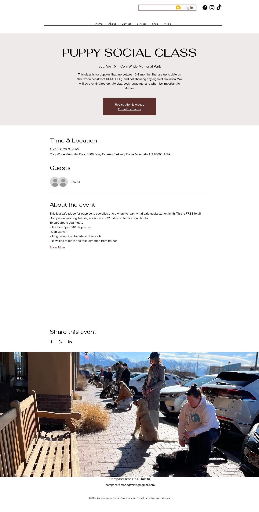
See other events (129, 109)
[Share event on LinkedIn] (70, 341)
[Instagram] (212, 7)
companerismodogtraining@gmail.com (130, 484)
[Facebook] (205, 7)
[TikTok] (219, 7)
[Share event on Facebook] (51, 341)
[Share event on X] (61, 341)
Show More (57, 247)
